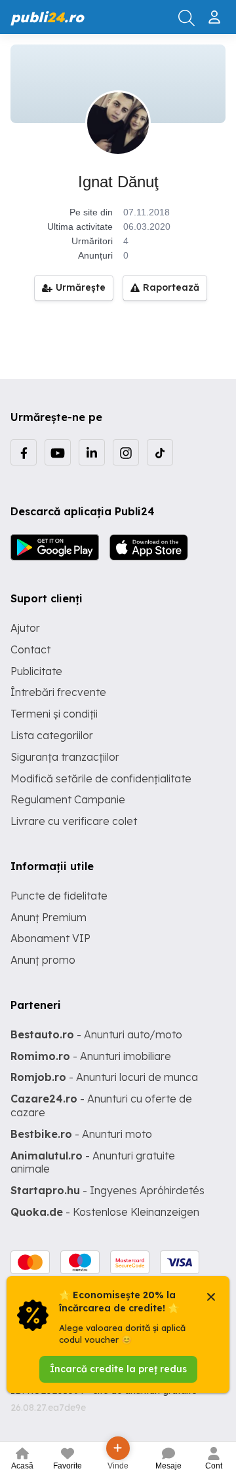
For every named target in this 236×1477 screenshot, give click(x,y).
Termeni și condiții (54, 713)
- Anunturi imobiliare (90, 1056)
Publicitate (36, 671)
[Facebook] (23, 452)
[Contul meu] (216, 12)
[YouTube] (57, 452)
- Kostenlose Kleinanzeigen (104, 1211)
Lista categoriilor (51, 735)
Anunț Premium (48, 917)
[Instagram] (125, 452)
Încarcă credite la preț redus (118, 1369)
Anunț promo (42, 959)
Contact (30, 649)
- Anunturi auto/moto (96, 1034)
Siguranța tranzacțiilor (64, 756)
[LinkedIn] (91, 452)
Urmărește (81, 287)
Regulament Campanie (67, 799)
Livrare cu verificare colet (73, 821)
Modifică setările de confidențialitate (100, 778)
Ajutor (25, 627)
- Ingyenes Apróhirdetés (107, 1190)
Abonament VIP (50, 938)
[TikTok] (160, 452)
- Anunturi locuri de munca (104, 1077)
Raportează (171, 287)
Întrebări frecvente (58, 692)
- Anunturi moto (81, 1133)
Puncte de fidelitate (59, 895)
